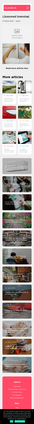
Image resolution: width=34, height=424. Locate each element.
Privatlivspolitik (19, 421)
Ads (17, 408)
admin (18, 21)
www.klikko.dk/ (19, 398)
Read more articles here (17, 68)
